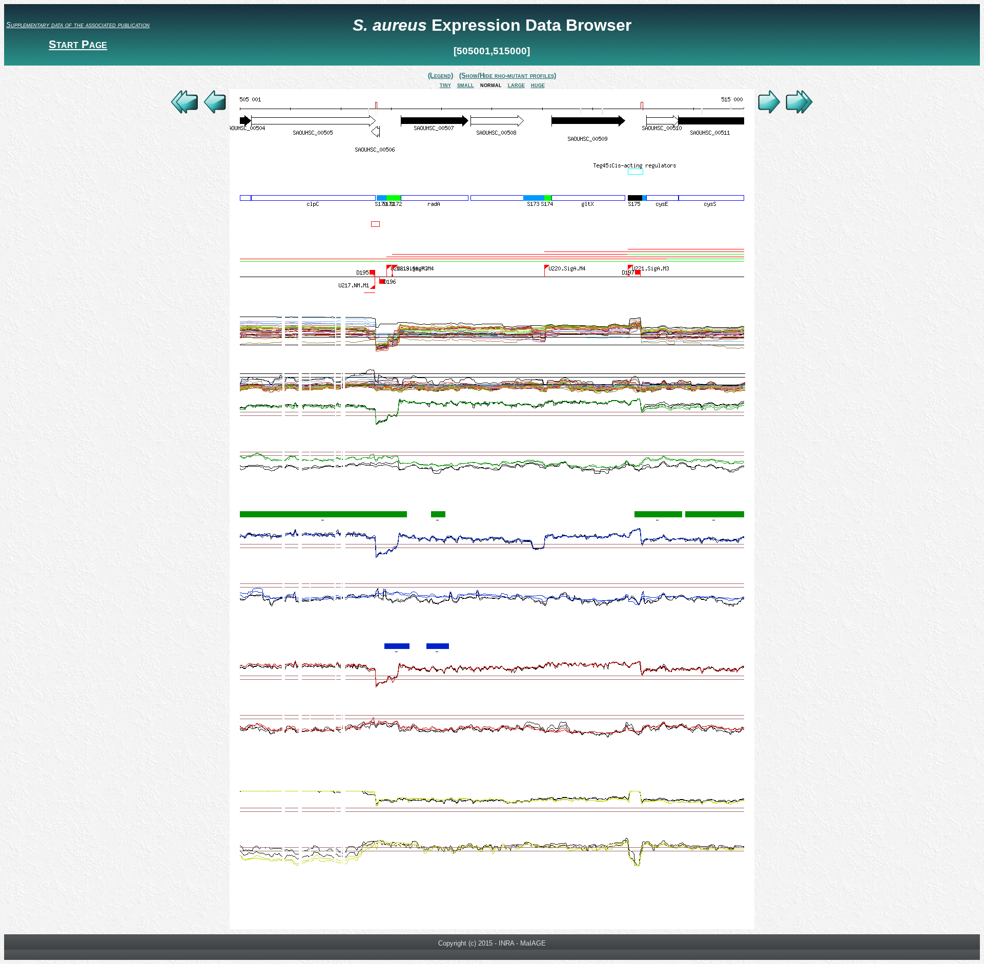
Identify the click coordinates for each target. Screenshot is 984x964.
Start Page (78, 44)
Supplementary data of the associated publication (78, 25)
